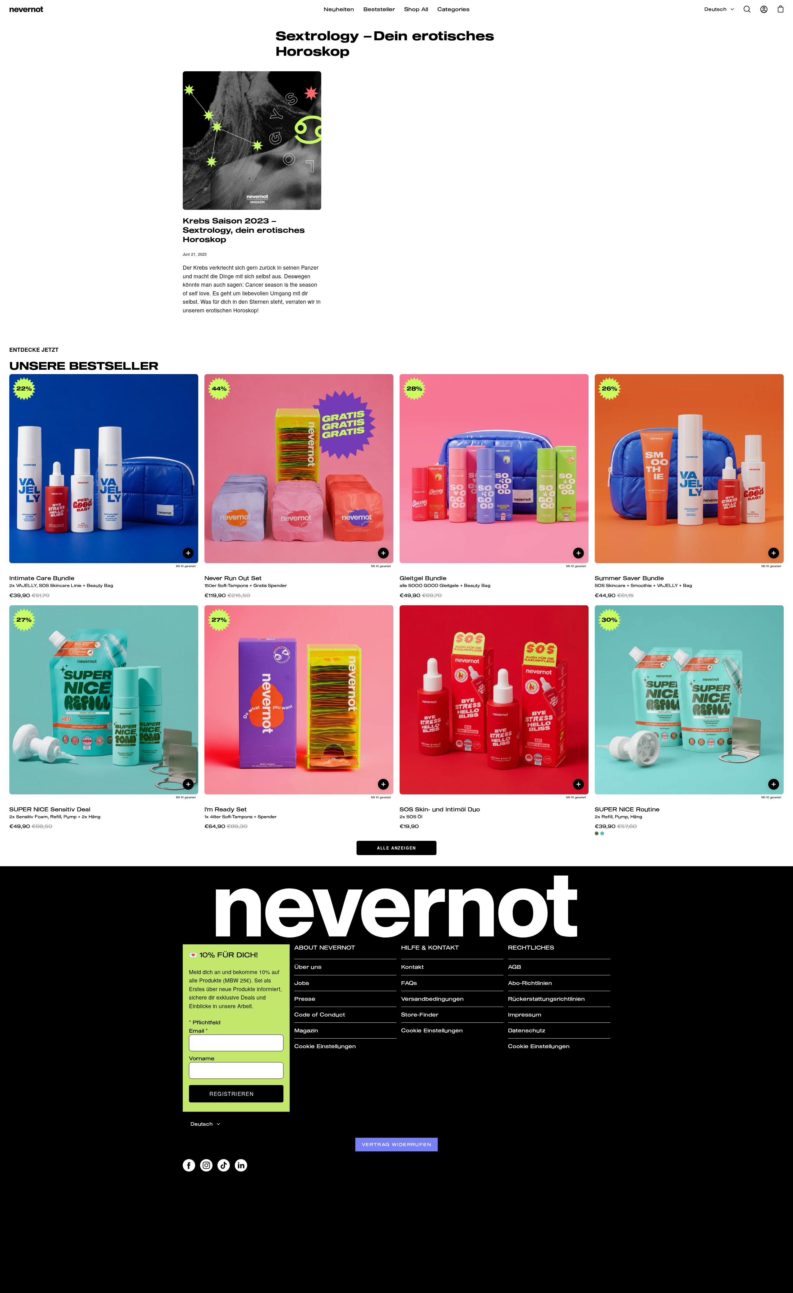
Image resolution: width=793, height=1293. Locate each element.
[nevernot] (26, 9)
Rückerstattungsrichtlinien (546, 999)
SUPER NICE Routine (627, 812)
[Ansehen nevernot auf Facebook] (189, 1165)
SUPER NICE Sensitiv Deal (54, 812)
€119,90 (227, 595)
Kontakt (412, 967)
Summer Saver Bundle (643, 581)
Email (198, 1031)
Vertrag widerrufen (396, 1144)
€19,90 (409, 826)
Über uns (308, 967)
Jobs (301, 983)
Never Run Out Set (245, 581)
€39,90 (29, 595)
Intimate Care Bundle (61, 581)
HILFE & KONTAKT (430, 947)
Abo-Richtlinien (530, 983)
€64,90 (226, 826)
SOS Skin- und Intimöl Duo (440, 812)
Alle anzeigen (396, 848)
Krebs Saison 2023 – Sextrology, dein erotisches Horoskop (244, 230)
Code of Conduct (319, 1014)
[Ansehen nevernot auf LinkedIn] (241, 1165)
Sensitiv (602, 833)
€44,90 (614, 595)
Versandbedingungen (432, 999)
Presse (304, 999)
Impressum (524, 1014)
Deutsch (715, 9)
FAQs (409, 983)
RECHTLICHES (531, 947)
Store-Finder (419, 1014)
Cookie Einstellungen (325, 1046)
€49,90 (421, 595)
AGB (514, 967)
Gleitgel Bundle (445, 581)
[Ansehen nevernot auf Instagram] (206, 1165)
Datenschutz (526, 1030)
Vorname (201, 1058)
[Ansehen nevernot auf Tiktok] (223, 1165)
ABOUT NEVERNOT (324, 947)
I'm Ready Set (240, 812)
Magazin (306, 1030)
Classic (596, 833)
